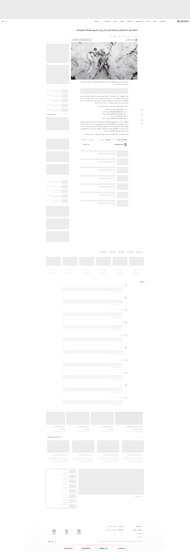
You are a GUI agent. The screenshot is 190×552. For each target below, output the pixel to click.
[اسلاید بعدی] (44, 126)
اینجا (91, 134)
